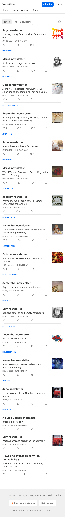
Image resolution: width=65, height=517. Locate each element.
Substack (17, 510)
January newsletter (14, 196)
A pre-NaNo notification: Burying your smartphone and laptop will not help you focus (23, 90)
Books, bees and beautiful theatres (20, 146)
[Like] (4, 45)
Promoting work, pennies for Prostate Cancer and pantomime (22, 202)
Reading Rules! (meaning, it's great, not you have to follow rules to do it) (25, 119)
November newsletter (16, 225)
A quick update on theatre (19, 417)
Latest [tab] (7, 21)
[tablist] (17, 22)
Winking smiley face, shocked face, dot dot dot (24, 36)
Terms (39, 495)
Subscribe (47, 4)
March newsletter (13, 59)
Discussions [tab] (25, 21)
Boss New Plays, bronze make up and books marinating (21, 366)
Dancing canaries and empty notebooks (23, 312)
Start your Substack (24, 502)
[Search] (60, 22)
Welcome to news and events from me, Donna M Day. (22, 465)
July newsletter (12, 30)
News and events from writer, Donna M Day (21, 457)
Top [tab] (15, 21)
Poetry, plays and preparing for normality (24, 440)
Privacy (30, 495)
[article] (32, 37)
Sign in (58, 4)
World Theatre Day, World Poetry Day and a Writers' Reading (25, 173)
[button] (5, 10)
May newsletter (12, 308)
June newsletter (12, 142)
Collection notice (52, 495)
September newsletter (16, 113)
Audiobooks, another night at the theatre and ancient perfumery (23, 231)
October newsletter (14, 84)
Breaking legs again (12, 421)
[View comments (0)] (18, 45)
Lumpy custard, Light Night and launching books (24, 394)
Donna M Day (21, 41)
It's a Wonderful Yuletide (15, 338)
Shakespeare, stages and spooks (19, 63)
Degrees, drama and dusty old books (21, 287)
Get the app (47, 502)
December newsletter (16, 334)
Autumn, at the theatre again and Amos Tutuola (23, 260)
